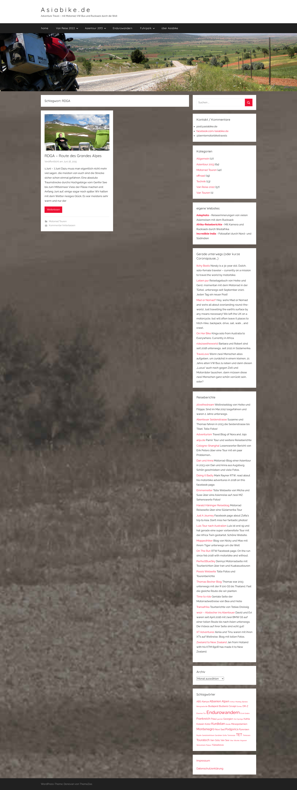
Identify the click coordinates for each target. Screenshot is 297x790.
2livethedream (205, 404)
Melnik (228, 724)
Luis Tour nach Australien (211, 525)
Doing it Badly (204, 475)
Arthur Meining (235, 702)
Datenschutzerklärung (209, 768)
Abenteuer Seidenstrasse (211, 419)
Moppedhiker (204, 540)
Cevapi (232, 706)
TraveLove (202, 354)
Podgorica (231, 729)
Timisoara (246, 735)
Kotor (208, 724)
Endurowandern (122, 28)
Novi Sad (220, 729)
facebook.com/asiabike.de (212, 131)
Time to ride (203, 596)
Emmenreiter (204, 490)
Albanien (215, 701)
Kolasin (200, 724)
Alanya (205, 701)
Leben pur (202, 280)
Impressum (203, 760)
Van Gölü (215, 740)
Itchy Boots (203, 265)
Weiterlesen (53, 209)
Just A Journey (205, 515)
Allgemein (202, 158)
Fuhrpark (145, 28)
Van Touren (203, 192)
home (44, 28)
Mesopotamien (239, 724)
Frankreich (203, 718)
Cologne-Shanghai (207, 445)
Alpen (225, 701)
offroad (200, 175)
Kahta (247, 719)
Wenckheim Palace (203, 745)
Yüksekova (218, 745)
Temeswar (231, 735)
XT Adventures (205, 632)
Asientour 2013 (94, 28)
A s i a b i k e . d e (65, 9)
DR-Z (245, 706)
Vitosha (236, 740)
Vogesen (243, 740)
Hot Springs (238, 719)
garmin (220, 719)
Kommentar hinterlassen (62, 225)
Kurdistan (218, 724)
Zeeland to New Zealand (211, 642)
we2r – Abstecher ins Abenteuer (215, 612)
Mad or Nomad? (206, 300)
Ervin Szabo (245, 713)
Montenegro (205, 729)
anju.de (200, 440)
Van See (225, 740)
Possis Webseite (206, 571)
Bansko (245, 702)
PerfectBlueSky (205, 561)
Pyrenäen (244, 729)
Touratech (203, 740)
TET (239, 735)
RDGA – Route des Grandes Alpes (73, 155)
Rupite (199, 735)
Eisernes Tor (201, 713)
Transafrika (202, 606)
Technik (201, 181)
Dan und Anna (204, 460)
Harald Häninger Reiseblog (212, 505)
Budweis (223, 706)
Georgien (228, 719)
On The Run (203, 550)
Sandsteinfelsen (208, 735)
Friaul (214, 719)
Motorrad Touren (58, 221)
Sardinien (218, 735)
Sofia (225, 735)
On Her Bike (203, 333)
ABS (198, 701)
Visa (231, 740)
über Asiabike (169, 28)
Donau (239, 706)
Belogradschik (202, 706)
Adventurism (204, 434)
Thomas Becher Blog (209, 581)
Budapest (213, 706)
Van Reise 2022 (65, 28)
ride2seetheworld (207, 343)
